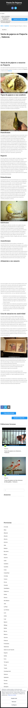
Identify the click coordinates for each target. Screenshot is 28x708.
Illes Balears (6, 600)
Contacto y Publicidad (19, 19)
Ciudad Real (6, 572)
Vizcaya (5, 680)
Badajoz (6, 548)
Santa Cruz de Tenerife (9, 649)
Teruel (5, 665)
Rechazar (14, 701)
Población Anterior (9, 413)
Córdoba (6, 576)
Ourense (6, 637)
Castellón (6, 566)
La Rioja (5, 606)
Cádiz (5, 560)
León (5, 612)
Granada (6, 585)
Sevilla (5, 655)
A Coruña (6, 526)
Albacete (6, 533)
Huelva (5, 594)
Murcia (5, 631)
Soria (5, 659)
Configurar (14, 704)
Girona (5, 582)
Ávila (5, 545)
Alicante (5, 536)
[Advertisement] (14, 50)
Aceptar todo (14, 698)
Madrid (5, 622)
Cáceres (6, 557)
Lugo (5, 619)
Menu (3, 13)
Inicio (2, 25)
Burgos (5, 554)
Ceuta (5, 569)
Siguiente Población (19, 417)
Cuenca (5, 579)
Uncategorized (7, 671)
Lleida (5, 616)
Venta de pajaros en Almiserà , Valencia (12, 451)
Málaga (5, 625)
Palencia (6, 640)
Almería (5, 539)
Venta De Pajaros (14, 2)
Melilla (5, 628)
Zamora (5, 683)
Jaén (5, 603)
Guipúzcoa (6, 591)
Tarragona (6, 662)
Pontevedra (6, 643)
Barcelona (6, 551)
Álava (5, 529)
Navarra (5, 634)
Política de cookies (12, 695)
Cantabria (6, 563)
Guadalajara (6, 588)
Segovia (5, 652)
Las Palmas (6, 609)
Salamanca (6, 646)
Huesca (5, 597)
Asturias (6, 542)
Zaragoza (6, 686)
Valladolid (6, 677)
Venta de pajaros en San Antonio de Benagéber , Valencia (13, 481)
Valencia (6, 25)
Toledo (5, 668)
